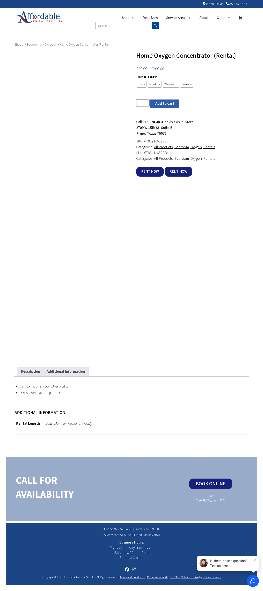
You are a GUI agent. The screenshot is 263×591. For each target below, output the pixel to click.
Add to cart (164, 103)
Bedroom (33, 44)
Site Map (175, 577)
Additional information (66, 371)
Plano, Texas (214, 4)
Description (30, 371)
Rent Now (150, 17)
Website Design (190, 577)
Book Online (211, 483)
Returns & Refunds (157, 577)
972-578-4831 (239, 4)
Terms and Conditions (132, 577)
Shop (125, 17)
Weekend (74, 423)
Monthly (60, 423)
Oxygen (49, 44)
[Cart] (241, 18)
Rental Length (147, 77)
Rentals (209, 147)
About (204, 17)
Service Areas (176, 17)
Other (221, 17)
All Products (163, 147)
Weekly (87, 423)
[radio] (141, 84)
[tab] (30, 372)
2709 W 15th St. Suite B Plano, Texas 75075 (131, 535)
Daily (49, 423)
